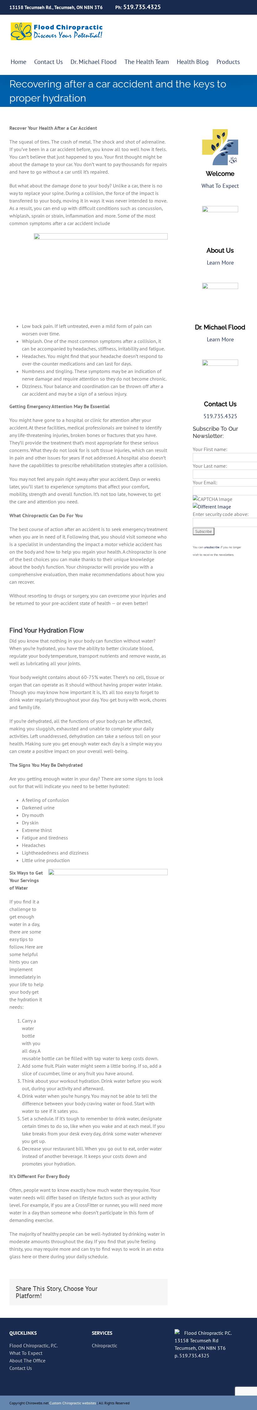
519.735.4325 (220, 416)
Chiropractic (104, 1345)
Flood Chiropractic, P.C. (33, 1345)
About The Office (27, 1360)
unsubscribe (211, 547)
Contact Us (20, 1368)
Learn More (220, 262)
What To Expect (220, 185)
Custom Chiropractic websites (73, 1403)
